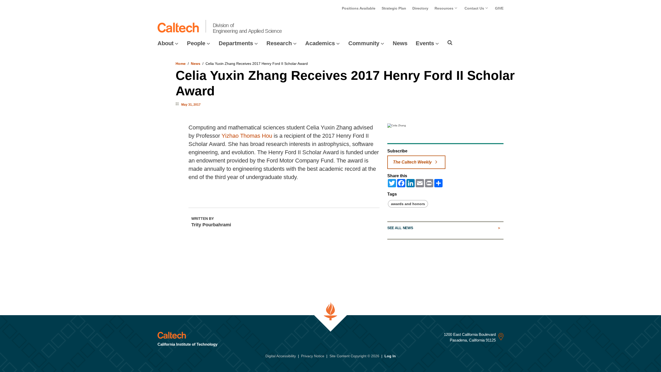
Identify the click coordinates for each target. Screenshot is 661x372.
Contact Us (475, 8)
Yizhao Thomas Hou (247, 136)
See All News (400, 228)
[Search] (449, 42)
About (166, 43)
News (400, 43)
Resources (444, 8)
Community (363, 43)
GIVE (499, 8)
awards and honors (408, 204)
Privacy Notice (312, 356)
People (196, 43)
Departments (236, 43)
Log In (390, 356)
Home (181, 63)
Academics (320, 43)
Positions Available (358, 8)
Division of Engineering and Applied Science (247, 28)
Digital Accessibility (280, 356)
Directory (420, 8)
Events (425, 43)
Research (279, 43)
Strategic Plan (394, 8)
